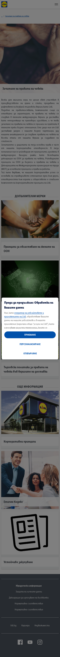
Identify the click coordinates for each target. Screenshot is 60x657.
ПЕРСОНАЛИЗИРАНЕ (30, 344)
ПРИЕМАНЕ (30, 334)
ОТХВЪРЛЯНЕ (30, 353)
